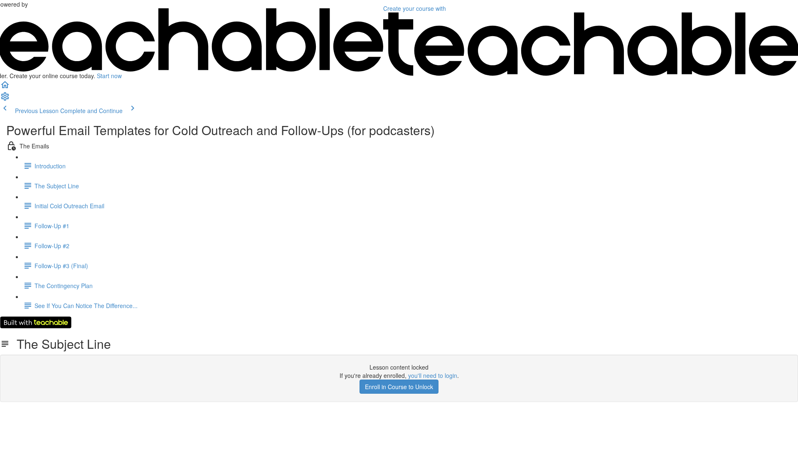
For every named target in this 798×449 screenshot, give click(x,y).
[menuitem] (5, 99)
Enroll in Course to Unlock (399, 386)
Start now (109, 76)
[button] (5, 87)
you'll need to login (432, 375)
